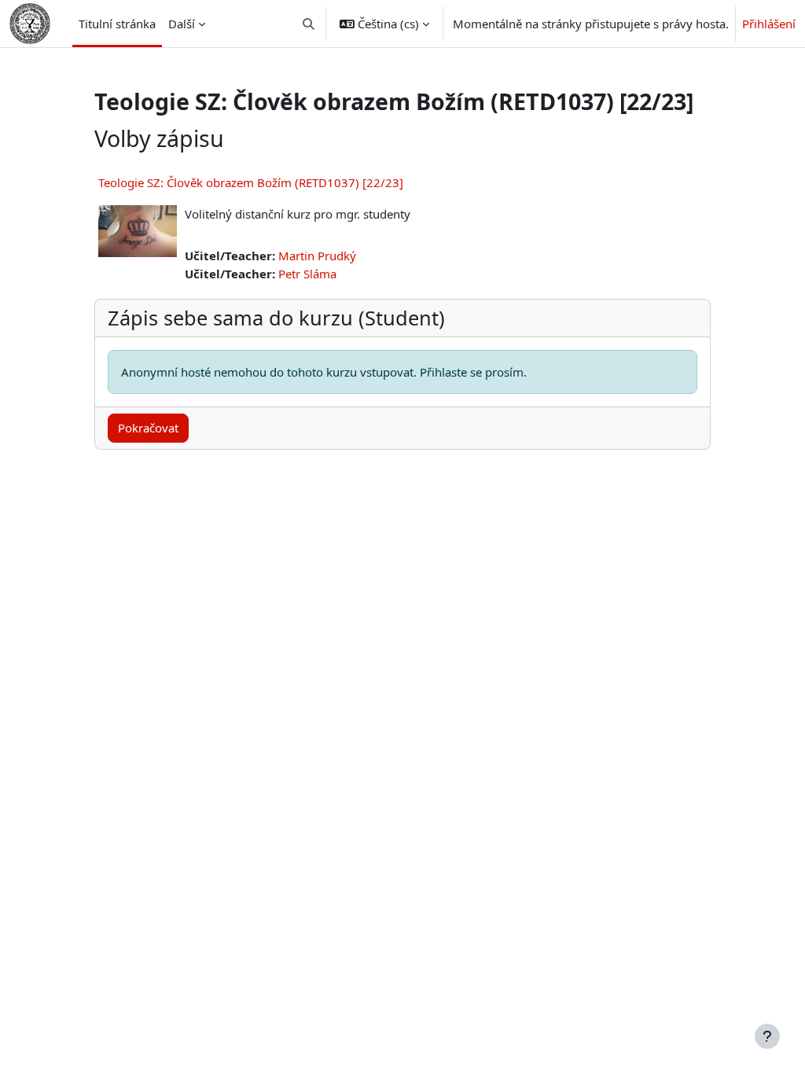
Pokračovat (148, 428)
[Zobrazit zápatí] (767, 1036)
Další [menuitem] (181, 23)
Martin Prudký (317, 255)
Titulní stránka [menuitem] (117, 23)
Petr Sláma (307, 273)
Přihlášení (769, 23)
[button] (309, 23)
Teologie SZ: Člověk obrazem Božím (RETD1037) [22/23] (250, 182)
